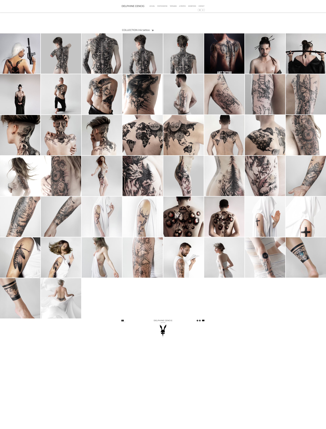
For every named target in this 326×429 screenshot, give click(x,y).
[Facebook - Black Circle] (197, 320)
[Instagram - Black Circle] (200, 320)
